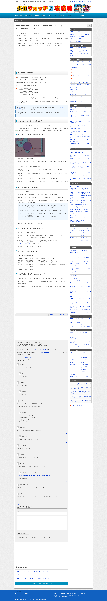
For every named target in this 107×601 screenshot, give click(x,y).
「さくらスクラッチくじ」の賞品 (78, 119)
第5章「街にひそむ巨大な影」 (86, 201)
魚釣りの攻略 (84, 250)
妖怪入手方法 (52, 15)
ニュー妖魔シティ (74, 374)
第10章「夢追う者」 (75, 215)
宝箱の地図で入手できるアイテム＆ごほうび (80, 278)
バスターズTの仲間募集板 (76, 41)
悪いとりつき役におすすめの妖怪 (80, 78)
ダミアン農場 (73, 359)
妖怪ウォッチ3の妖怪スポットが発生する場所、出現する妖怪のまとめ (33, 578)
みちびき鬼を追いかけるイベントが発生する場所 (80, 292)
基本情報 (56, 595)
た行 (89, 61)
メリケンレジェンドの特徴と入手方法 (79, 96)
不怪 (60, 107)
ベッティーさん (84, 232)
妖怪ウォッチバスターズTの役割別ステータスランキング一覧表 (80, 54)
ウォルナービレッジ (74, 364)
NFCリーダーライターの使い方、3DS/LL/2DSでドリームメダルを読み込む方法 (80, 136)
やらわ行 (89, 64)
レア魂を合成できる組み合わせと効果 (79, 255)
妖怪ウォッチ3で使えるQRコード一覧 (79, 322)
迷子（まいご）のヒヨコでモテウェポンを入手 (80, 283)
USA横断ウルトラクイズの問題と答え (79, 261)
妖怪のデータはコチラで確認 (25, 243)
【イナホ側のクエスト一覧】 (85, 189)
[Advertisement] (41, 58)
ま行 (83, 64)
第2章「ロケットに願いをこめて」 (86, 193)
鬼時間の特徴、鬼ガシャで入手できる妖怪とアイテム (80, 173)
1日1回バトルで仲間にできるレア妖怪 (79, 82)
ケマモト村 (83, 374)
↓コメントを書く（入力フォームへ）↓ (26, 357)
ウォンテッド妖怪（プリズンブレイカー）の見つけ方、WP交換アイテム (80, 152)
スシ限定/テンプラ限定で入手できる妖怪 (79, 84)
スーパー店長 (73, 228)
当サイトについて (19, 593)
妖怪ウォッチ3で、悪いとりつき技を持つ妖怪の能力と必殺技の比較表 (33, 571)
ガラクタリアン (73, 230)
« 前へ (18, 504)
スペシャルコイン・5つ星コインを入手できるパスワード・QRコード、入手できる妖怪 (80, 325)
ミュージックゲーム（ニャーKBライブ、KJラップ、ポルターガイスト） (80, 303)
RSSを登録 (80, 1)
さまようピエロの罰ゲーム (76, 280)
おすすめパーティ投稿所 (76, 31)
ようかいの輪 (73, 265)
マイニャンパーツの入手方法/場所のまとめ (80, 309)
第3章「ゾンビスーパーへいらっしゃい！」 (75, 197)
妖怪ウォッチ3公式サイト (77, 405)
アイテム (69, 15)
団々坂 (82, 362)
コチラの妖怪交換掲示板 (41, 349)
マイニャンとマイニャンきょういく (78, 169)
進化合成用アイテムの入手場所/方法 (78, 332)
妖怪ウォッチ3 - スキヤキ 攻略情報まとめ (79, 47)
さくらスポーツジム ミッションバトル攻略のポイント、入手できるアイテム (80, 307)
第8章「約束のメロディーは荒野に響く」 (79, 209)
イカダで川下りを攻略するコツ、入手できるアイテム (80, 272)
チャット (83, 36)
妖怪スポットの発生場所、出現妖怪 (78, 263)
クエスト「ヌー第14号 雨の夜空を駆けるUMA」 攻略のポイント (80, 388)
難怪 (63, 107)
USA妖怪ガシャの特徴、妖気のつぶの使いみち (80, 159)
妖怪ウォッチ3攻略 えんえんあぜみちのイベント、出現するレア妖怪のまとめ (35, 575)
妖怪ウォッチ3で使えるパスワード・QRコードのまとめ (80, 319)
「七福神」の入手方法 (75, 91)
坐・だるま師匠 (84, 237)
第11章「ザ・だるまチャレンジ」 (78, 217)
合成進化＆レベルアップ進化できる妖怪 (79, 89)
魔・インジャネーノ (74, 232)
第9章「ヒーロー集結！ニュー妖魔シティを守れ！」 (80, 212)
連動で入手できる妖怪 (75, 128)
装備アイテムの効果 (74, 335)
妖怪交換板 (72, 34)
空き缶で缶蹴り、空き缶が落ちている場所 (80, 286)
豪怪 (57, 107)
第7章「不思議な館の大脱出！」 (77, 207)
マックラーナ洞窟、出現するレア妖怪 (79, 275)
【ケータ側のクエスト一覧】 (74, 189)
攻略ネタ (44, 15)
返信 (66, 370)
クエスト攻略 (28, 15)
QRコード (61, 15)
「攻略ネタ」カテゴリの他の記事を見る (42, 583)
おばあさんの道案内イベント (77, 288)
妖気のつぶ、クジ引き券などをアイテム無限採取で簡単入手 (80, 341)
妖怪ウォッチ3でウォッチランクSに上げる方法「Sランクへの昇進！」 (80, 221)
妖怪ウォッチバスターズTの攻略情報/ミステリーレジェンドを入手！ (80, 51)
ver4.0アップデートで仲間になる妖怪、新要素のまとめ (81, 401)
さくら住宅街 (84, 357)
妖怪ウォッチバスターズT (73, 593)
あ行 (72, 61)
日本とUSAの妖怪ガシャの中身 (77, 87)
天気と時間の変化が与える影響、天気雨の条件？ (80, 179)
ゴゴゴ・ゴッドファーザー (74, 240)
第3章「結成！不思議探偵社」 (86, 196)
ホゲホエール (73, 243)
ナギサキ (83, 371)
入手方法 (62, 315)
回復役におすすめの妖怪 (77, 73)
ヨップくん (72, 235)
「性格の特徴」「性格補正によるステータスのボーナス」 (80, 144)
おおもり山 (83, 359)
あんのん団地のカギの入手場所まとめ (79, 312)
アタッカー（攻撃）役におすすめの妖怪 (81, 70)
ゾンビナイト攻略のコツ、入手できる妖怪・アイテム (80, 269)
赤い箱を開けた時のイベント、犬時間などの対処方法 (80, 155)
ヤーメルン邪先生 (85, 228)
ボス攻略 (37, 15)
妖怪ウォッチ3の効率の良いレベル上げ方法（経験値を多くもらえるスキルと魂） (80, 122)
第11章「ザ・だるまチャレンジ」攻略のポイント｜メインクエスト (80, 384)
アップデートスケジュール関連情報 (78, 176)
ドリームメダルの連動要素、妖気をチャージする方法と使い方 (80, 132)
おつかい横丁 (84, 367)
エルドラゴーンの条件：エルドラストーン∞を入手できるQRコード (81, 397)
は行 (78, 64)
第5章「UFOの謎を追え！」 (74, 201)
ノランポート (73, 362)
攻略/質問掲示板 (85, 34)
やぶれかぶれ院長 (85, 230)
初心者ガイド (18, 15)
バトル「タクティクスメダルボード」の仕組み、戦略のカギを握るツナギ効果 (80, 163)
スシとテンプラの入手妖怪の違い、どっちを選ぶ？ (80, 125)
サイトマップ (89, 1)
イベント (56, 315)
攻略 (67, 315)
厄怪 (20, 109)
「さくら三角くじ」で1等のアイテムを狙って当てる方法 (80, 116)
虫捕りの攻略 (73, 250)
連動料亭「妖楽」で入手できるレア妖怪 (79, 101)
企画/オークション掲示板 (76, 38)
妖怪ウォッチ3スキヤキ (59, 593)
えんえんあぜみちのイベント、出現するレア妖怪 (80, 295)
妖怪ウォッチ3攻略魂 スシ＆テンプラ (28, 599)
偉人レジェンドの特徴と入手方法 (78, 99)
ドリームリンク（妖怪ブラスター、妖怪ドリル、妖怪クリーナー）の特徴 (80, 167)
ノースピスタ (73, 355)
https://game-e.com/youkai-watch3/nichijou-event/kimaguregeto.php (35, 475)
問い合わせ (27, 593)
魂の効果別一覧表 (74, 252)
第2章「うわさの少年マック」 (75, 193)
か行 (78, 61)
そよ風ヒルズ (84, 352)
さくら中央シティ (85, 364)
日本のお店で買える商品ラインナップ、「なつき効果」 (80, 112)
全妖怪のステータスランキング (79, 67)
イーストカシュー (74, 357)
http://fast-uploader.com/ (46, 352)
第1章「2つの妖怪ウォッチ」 (77, 186)
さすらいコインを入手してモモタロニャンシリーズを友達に (80, 338)
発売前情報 (64, 596)
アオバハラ (83, 355)
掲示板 (82, 15)
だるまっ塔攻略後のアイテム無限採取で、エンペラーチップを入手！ (80, 345)
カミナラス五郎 (73, 237)
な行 (72, 64)
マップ (76, 15)
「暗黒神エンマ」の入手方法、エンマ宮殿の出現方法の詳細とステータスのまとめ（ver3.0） (80, 392)
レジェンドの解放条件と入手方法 (78, 94)
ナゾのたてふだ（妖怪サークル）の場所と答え (80, 258)
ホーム (73, 1)
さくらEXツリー (85, 369)
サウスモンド (73, 352)
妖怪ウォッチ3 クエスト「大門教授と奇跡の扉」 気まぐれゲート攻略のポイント (36, 1)
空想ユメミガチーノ (85, 240)
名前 (18, 511)
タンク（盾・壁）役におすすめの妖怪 (81, 75)
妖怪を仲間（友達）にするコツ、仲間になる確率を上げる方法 (80, 140)
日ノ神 (82, 235)
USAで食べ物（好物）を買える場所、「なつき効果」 (80, 108)
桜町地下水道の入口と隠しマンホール (79, 376)
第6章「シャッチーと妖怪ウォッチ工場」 (79, 204)
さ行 (83, 61)
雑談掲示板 (72, 36)
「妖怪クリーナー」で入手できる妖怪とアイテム (80, 299)
